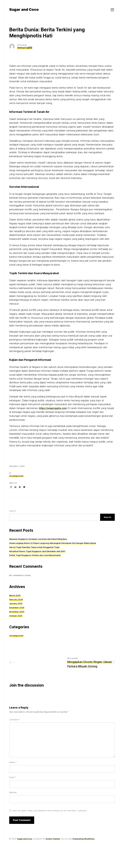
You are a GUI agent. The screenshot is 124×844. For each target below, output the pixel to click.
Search (12, 511)
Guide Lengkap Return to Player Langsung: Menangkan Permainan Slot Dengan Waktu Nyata (52, 543)
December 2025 (16, 607)
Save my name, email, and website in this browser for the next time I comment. (49, 810)
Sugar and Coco (24, 838)
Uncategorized (16, 476)
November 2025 (16, 611)
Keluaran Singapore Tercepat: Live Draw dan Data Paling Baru (38, 539)
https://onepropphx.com (53, 408)
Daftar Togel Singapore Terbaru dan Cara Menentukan (35, 555)
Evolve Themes (53, 838)
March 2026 (15, 595)
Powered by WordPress (84, 838)
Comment (14, 719)
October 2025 (15, 615)
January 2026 (15, 603)
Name (12, 762)
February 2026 (16, 599)
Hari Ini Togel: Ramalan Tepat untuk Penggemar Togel (34, 547)
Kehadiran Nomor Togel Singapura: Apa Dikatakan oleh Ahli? (37, 551)
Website (13, 792)
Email (12, 777)
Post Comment (22, 820)
